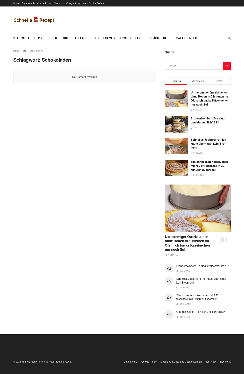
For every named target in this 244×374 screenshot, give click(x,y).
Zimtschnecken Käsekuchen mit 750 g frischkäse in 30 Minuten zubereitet (209, 166)
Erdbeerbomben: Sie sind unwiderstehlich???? (208, 120)
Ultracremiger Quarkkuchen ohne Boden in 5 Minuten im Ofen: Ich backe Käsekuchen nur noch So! (210, 98)
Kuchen (51, 38)
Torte (65, 38)
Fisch (139, 38)
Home (16, 3)
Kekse (167, 38)
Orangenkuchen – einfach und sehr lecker (200, 312)
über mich (59, 3)
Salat (180, 38)
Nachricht (225, 361)
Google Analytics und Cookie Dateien (85, 3)
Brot (95, 38)
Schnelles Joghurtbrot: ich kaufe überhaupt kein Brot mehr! (208, 143)
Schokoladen (36, 50)
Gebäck (153, 38)
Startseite (21, 38)
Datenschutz (28, 3)
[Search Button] (229, 38)
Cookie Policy (44, 3)
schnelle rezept (29, 361)
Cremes (109, 38)
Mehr (193, 38)
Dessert (125, 38)
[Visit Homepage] (34, 20)
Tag (24, 50)
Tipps (38, 38)
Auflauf (81, 38)
